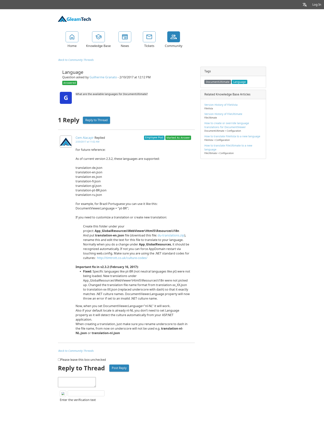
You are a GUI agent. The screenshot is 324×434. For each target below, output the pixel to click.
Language (239, 81)
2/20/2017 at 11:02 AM (87, 141)
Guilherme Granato (103, 77)
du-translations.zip (171, 235)
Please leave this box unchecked (83, 360)
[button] (304, 4)
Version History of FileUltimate (223, 113)
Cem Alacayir (85, 138)
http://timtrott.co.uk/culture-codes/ (122, 258)
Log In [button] (316, 4)
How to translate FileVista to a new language (232, 136)
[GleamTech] (74, 18)
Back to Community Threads (76, 60)
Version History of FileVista (221, 104)
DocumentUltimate (218, 81)
